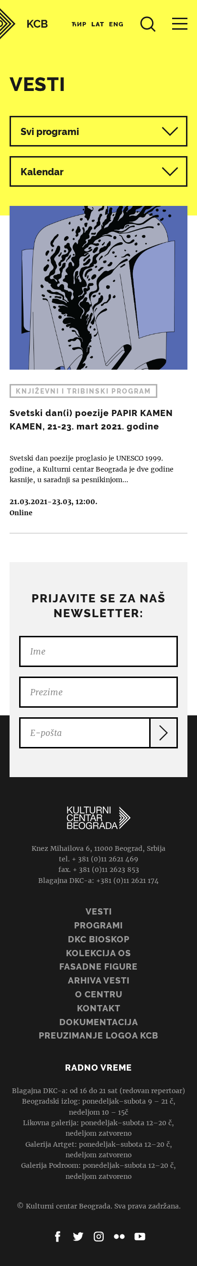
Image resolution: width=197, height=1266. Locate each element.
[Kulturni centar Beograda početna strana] (24, 23)
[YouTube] (139, 1236)
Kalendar (42, 172)
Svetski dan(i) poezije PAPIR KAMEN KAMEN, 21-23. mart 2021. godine (98, 362)
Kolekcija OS (98, 953)
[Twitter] (78, 1236)
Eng (116, 24)
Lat (97, 24)
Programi (98, 925)
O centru (98, 994)
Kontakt (98, 1008)
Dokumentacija (98, 1022)
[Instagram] (98, 1236)
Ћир (79, 24)
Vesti (99, 911)
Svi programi (50, 131)
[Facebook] (57, 1236)
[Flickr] (119, 1236)
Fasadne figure (98, 966)
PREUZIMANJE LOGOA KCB (98, 1035)
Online (21, 513)
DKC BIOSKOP (99, 939)
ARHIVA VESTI (99, 980)
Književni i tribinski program (83, 391)
